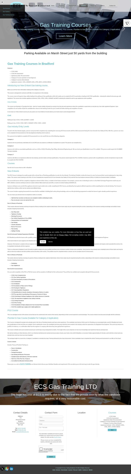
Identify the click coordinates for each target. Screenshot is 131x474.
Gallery (103, 5)
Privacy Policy (63, 235)
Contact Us (112, 5)
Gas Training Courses (8, 15)
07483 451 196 (22, 430)
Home (52, 5)
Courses (83, 5)
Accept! (43, 241)
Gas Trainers (6, 11)
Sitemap (90, 469)
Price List (93, 5)
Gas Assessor (6, 8)
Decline (50, 241)
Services (61, 5)
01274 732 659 (22, 428)
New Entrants (72, 5)
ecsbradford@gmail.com (22, 431)
